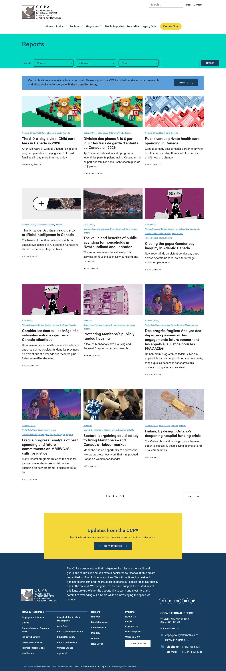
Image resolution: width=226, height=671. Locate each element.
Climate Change (65, 647)
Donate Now (170, 26)
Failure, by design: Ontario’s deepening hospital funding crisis (173, 433)
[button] (53, 63)
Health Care (164, 132)
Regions (95, 611)
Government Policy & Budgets (35, 434)
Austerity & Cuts (152, 325)
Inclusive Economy (31, 636)
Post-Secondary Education (70, 631)
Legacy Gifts (149, 26)
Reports (66, 132)
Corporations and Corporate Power (36, 630)
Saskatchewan (98, 627)
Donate (183, 82)
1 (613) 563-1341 (191, 646)
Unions (25, 622)
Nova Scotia (88, 224)
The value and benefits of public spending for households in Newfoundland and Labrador (110, 242)
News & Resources (33, 611)
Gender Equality (167, 229)
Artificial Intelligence (45, 224)
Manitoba (87, 320)
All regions (168, 628)
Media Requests (133, 631)
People (128, 621)
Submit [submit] (210, 63)
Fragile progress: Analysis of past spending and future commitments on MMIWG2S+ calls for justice (50, 446)
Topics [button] (59, 26)
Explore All (62, 653)
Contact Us (131, 626)
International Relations (33, 647)
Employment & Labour (33, 617)
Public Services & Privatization (123, 229)
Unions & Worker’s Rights (123, 429)
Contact (198, 4)
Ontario (174, 425)
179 (122, 495)
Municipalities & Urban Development (68, 619)
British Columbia (99, 622)
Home (49, 26)
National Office (28, 132)
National (95, 616)
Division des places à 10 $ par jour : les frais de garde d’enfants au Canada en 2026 (110, 143)
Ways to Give (132, 636)
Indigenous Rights (168, 325)
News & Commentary (92, 429)
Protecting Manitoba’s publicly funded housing (108, 336)
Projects (130, 611)
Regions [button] (74, 26)
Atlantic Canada (152, 229)
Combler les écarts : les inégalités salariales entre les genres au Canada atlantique (50, 335)
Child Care (41, 132)
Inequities (180, 229)
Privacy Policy (104, 666)
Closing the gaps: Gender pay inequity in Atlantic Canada (169, 245)
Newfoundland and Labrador (96, 229)
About (188, 4)
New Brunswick (192, 229)
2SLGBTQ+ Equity (66, 636)
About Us (130, 616)
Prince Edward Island (154, 237)
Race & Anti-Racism (67, 642)
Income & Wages (60, 325)
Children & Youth (54, 132)
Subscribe (133, 26)
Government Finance (92, 325)
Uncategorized (191, 325)
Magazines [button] (92, 26)
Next (191, 496)
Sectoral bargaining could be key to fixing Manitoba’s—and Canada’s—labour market (111, 440)
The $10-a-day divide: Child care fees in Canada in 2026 (48, 140)
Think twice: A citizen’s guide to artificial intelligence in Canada (48, 232)
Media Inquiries (114, 26)
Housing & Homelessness (114, 325)
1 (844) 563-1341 (192, 652)
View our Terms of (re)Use (85, 666)
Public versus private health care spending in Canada (172, 140)
